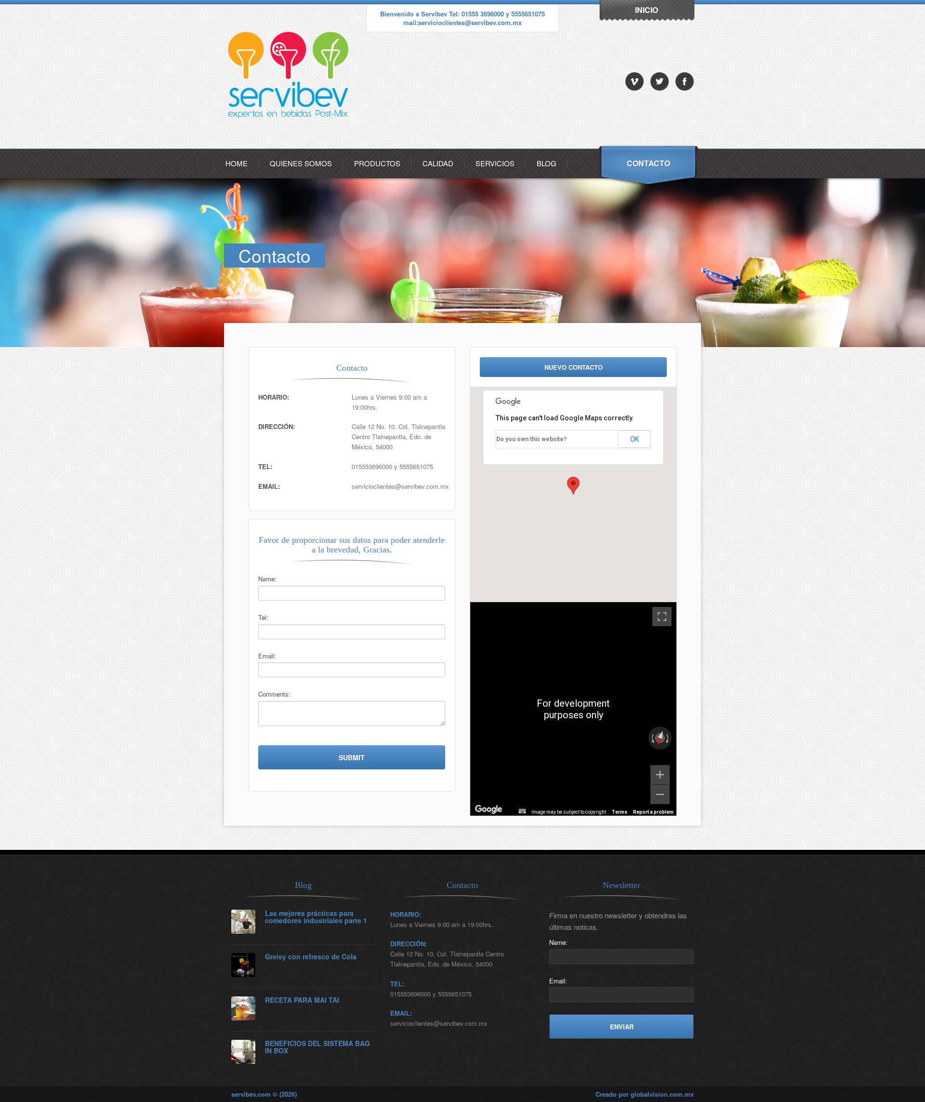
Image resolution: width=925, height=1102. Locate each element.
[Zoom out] (660, 794)
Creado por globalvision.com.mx (644, 1094)
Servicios (495, 163)
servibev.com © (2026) (264, 1094)
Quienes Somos (301, 163)
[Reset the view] (659, 738)
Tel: (263, 617)
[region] (573, 709)
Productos (377, 163)
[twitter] (659, 81)
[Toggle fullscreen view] (662, 616)
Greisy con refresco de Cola (311, 956)
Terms (619, 812)
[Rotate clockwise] (668, 738)
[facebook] (684, 81)
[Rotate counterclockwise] (651, 738)
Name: (267, 578)
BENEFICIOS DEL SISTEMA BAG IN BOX (317, 1047)
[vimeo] (634, 81)
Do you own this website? (531, 439)
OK (634, 439)
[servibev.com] (290, 145)
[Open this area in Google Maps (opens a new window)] (488, 809)
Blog (546, 163)
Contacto (648, 163)
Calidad (438, 163)
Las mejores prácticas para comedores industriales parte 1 (316, 917)
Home (236, 163)
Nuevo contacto (573, 367)
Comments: (274, 694)
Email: (267, 655)
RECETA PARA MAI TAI (302, 1000)
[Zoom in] (660, 774)
